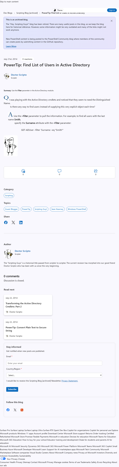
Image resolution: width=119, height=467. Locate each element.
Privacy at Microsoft (87, 452)
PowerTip (26, 209)
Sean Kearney (57, 209)
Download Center (55, 433)
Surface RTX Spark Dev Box (55, 430)
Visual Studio (35, 452)
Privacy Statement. (70, 380)
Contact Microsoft (39, 462)
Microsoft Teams (84, 446)
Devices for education (79, 436)
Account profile (40, 433)
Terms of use (74, 462)
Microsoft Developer (23, 449)
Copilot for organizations (78, 430)
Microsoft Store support (74, 433)
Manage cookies (61, 462)
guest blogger (11, 209)
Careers (45, 452)
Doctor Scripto (19, 74)
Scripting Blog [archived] (27, 12)
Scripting (9, 195)
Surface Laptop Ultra (33, 430)
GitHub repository (55, 41)
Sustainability (25, 455)
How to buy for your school (34, 439)
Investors (101, 452)
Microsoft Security (19, 446)
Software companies (20, 452)
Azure (10, 449)
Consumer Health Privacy (11, 462)
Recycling (107, 462)
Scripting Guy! (41, 209)
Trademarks (86, 462)
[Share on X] (13, 222)
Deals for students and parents (93, 439)
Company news (71, 452)
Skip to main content (9, 1)
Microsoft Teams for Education (102, 436)
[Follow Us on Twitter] (15, 411)
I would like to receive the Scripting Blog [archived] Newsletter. (42, 380)
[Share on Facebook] (6, 222)
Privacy (50, 462)
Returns (89, 433)
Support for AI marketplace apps (61, 449)
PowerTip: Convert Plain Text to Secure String (26, 329)
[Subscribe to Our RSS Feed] (22, 411)
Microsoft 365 (47, 446)
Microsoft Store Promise (21, 436)
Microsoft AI (5, 446)
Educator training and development (63, 439)
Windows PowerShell (77, 209)
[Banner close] (111, 20)
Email (9, 356)
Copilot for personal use (100, 430)
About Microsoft (56, 452)
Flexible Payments (41, 436)
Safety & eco (96, 462)
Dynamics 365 (34, 446)
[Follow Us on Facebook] (8, 411)
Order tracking (99, 433)
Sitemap (26, 462)
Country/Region (14, 368)
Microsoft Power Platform (65, 446)
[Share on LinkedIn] (21, 222)
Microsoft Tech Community (88, 449)
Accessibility (13, 455)
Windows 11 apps (25, 433)
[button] (6, 99)
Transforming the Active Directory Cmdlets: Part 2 (23, 305)
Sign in (112, 10)
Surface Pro (5, 430)
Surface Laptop (17, 430)
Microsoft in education (59, 436)
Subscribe (12, 389)
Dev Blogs (7, 12)
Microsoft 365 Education (11, 439)
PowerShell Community (58, 38)
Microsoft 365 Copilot (102, 446)
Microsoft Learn (39, 449)
